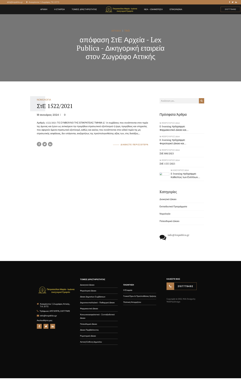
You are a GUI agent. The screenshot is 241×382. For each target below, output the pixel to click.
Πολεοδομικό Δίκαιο (169, 221)
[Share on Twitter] (44, 144)
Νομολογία (44, 99)
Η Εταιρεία (59, 9)
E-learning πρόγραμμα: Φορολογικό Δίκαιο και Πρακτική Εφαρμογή (172, 141)
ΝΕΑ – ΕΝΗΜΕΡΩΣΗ (153, 9)
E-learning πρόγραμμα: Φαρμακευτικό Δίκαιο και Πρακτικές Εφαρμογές (173, 128)
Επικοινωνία (176, 9)
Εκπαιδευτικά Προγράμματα (173, 206)
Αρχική (43, 9)
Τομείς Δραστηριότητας (84, 9)
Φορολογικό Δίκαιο (88, 290)
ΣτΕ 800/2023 (167, 153)
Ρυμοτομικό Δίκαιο (88, 335)
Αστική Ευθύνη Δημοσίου (91, 341)
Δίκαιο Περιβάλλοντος (89, 329)
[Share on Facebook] (39, 144)
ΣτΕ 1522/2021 (55, 106)
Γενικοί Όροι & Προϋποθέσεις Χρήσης (139, 296)
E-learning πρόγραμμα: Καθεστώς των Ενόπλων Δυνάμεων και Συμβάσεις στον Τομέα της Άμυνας (187, 175)
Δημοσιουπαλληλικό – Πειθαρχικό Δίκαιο (97, 302)
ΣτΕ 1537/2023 (167, 163)
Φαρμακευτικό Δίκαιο (89, 308)
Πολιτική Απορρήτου (132, 302)
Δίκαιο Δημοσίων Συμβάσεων (92, 296)
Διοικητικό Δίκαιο (168, 199)
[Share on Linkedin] (50, 144)
